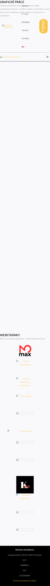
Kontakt (25, 38)
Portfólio (26, 22)
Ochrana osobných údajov (24, 581)
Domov (25, 6)
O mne (25, 14)
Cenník (25, 30)
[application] (25, 46)
